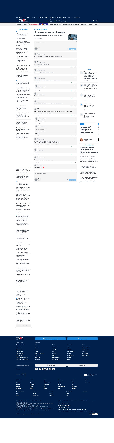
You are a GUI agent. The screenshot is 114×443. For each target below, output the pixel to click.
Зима (53, 344)
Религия (69, 357)
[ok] (43, 369)
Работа (69, 353)
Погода (33, 17)
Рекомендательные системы (63, 407)
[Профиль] (97, 21)
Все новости (23, 29)
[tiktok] (53, 369)
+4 (71, 115)
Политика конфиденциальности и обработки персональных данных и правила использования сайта (77, 411)
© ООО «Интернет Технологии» (37, 414)
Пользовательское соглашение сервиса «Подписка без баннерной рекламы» (72, 409)
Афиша (46, 17)
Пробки (64, 17)
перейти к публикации (41, 29)
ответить (37, 58)
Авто (36, 344)
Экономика (85, 353)
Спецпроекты (85, 355)
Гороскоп (51, 17)
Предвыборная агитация (22, 357)
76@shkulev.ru (30, 409)
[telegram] (36, 369)
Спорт (83, 344)
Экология (84, 351)
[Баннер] (44, 24)
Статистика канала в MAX (22, 359)
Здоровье (37, 359)
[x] (50, 369)
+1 (71, 98)
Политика (69, 349)
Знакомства (28, 17)
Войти (39, 49)
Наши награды (19, 351)
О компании (19, 349)
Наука (53, 355)
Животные (37, 357)
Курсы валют (58, 17)
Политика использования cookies (64, 405)
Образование (55, 359)
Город (36, 351)
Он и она (69, 344)
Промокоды (77, 17)
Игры (72, 17)
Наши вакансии (19, 353)
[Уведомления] (94, 21)
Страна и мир (85, 349)
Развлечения (70, 355)
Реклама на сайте (20, 344)
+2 (71, 106)
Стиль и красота (86, 347)
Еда (36, 355)
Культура (54, 349)
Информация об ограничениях (63, 403)
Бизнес (36, 347)
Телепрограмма (40, 17)
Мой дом (54, 353)
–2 (75, 162)
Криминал (54, 347)
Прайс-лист (18, 347)
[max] (46, 369)
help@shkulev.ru (25, 410)
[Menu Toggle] (16, 21)
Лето (53, 351)
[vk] (40, 369)
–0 (75, 58)
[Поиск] (90, 21)
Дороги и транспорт (39, 353)
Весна (36, 349)
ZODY (68, 17)
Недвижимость (20, 17)
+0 (71, 58)
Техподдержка (19, 355)
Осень (68, 347)
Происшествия (70, 351)
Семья (68, 359)
